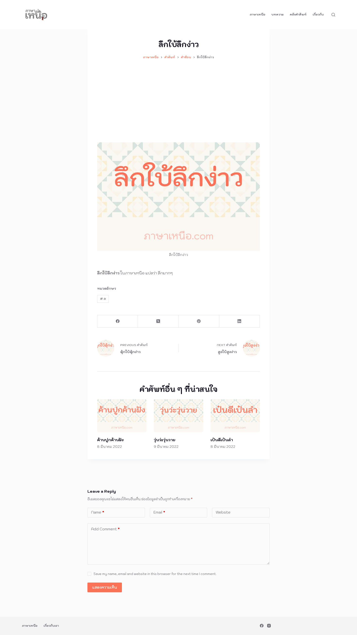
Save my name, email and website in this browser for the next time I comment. (155, 574)
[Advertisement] (178, 99)
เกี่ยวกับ (318, 14)
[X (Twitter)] (158, 321)
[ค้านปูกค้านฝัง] (121, 415)
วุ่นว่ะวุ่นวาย (164, 439)
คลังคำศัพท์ (298, 14)
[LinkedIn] (239, 321)
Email (159, 512)
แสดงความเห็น (104, 587)
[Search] (333, 15)
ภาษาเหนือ (257, 14)
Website (223, 512)
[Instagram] (269, 625)
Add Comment (105, 529)
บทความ (277, 14)
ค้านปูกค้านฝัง (110, 439)
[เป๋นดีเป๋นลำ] (235, 415)
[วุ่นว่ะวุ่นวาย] (178, 415)
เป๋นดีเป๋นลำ (222, 439)
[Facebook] (117, 321)
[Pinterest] (199, 321)
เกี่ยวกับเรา (51, 625)
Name (97, 512)
